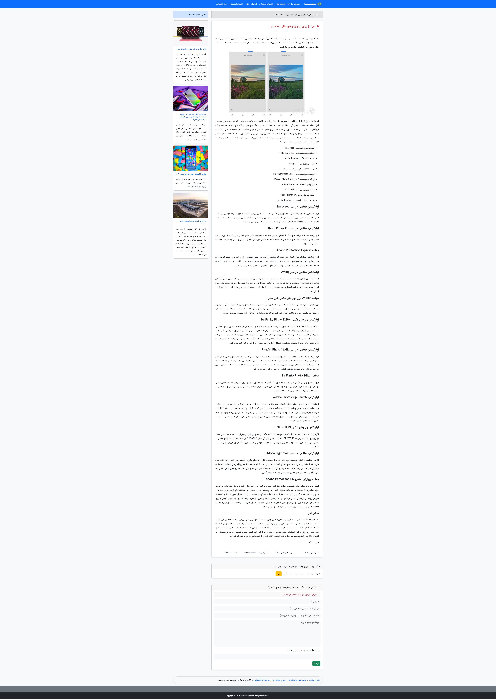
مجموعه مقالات (294, 4)
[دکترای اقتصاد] (313, 4)
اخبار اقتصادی (221, 4)
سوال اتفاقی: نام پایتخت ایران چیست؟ (303, 650)
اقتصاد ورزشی (251, 4)
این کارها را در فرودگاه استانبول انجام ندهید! (193, 222)
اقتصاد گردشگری (266, 4)
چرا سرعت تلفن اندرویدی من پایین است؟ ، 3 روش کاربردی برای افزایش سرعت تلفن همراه (193, 117)
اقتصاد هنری (280, 4)
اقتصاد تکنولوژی (236, 4)
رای (278, 573)
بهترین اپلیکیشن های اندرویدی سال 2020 (191, 174)
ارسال (316, 663)
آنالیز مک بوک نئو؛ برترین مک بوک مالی (191, 49)
